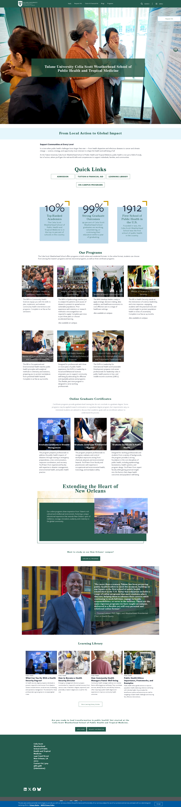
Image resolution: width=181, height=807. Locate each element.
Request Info (78, 3)
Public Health (29, 675)
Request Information (96, 729)
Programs (110, 3)
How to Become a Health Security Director (70, 679)
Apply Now (80, 729)
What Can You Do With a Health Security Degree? (41, 679)
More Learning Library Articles (90, 704)
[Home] (28, 4)
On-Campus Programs (90, 184)
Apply (69, 3)
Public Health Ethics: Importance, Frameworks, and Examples (138, 680)
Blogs (102, 3)
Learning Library (118, 176)
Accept (158, 804)
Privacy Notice (34, 805)
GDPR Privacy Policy (47, 805)
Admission (63, 176)
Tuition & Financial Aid (91, 3)
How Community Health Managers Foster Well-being (104, 679)
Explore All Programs (90, 559)
